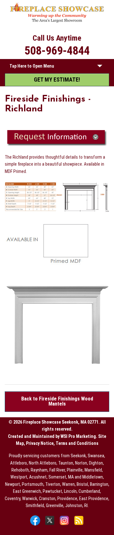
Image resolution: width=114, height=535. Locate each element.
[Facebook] (36, 524)
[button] (99, 67)
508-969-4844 (57, 50)
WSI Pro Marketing (78, 436)
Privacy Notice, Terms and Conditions (62, 443)
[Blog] (79, 524)
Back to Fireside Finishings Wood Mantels (57, 401)
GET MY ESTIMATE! (57, 79)
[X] (50, 524)
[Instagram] (65, 524)
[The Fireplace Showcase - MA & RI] (57, 21)
